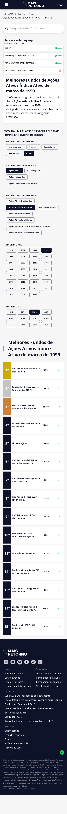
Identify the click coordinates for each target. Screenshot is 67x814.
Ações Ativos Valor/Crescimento (24, 232)
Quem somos (12, 730)
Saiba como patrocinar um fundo (14, 43)
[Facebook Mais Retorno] (26, 662)
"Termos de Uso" (44, 780)
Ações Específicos (35, 170)
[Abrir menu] (6, 4)
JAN (11, 312)
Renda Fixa (14, 153)
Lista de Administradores (18, 686)
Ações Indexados (17, 177)
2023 (46, 288)
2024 (11, 294)
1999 (46, 250)
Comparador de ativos (48, 677)
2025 (23, 294)
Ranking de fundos (14, 673)
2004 (11, 263)
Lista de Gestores (14, 681)
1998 (35, 250)
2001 (23, 256)
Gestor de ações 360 (16, 712)
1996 (11, 250)
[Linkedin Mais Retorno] (40, 662)
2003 (46, 256)
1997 (23, 250)
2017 (23, 282)
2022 (35, 288)
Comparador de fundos (48, 681)
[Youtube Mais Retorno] (12, 662)
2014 (35, 275)
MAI (11, 318)
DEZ (46, 324)
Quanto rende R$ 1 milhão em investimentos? (29, 708)
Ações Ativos (14, 170)
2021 (23, 288)
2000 (11, 256)
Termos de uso (13, 747)
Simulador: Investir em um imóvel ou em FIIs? (29, 721)
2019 (46, 282)
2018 (35, 282)
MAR (34, 312)
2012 (11, 275)
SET (11, 324)
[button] (33, 370)
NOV (35, 324)
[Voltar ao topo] (62, 752)
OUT (23, 324)
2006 (35, 263)
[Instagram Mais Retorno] (6, 662)
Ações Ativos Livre (47, 207)
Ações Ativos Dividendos (20, 201)
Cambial (33, 147)
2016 (11, 282)
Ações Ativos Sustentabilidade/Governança (30, 226)
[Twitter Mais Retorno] (19, 662)
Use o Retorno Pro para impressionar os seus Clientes (33, 699)
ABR (46, 312)
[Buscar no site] (61, 4)
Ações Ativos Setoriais (19, 213)
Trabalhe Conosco (14, 734)
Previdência (49, 147)
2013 (23, 275)
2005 (23, 263)
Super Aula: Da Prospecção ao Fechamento (28, 695)
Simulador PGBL (13, 716)
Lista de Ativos (12, 677)
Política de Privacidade (16, 743)
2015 (46, 275)
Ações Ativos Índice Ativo (20, 207)
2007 (46, 263)
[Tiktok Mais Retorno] (33, 662)
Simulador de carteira (47, 686)
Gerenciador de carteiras (49, 673)
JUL (34, 318)
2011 (46, 269)
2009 (23, 269)
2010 (35, 269)
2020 (11, 288)
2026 (35, 294)
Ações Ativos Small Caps (20, 220)
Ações (29, 153)
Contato (9, 739)
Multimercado (15, 147)
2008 (11, 269)
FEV (22, 312)
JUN (23, 318)
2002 (35, 256)
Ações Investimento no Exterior (23, 183)
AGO (46, 318)
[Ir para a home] (33, 4)
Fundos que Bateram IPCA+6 (20, 704)
